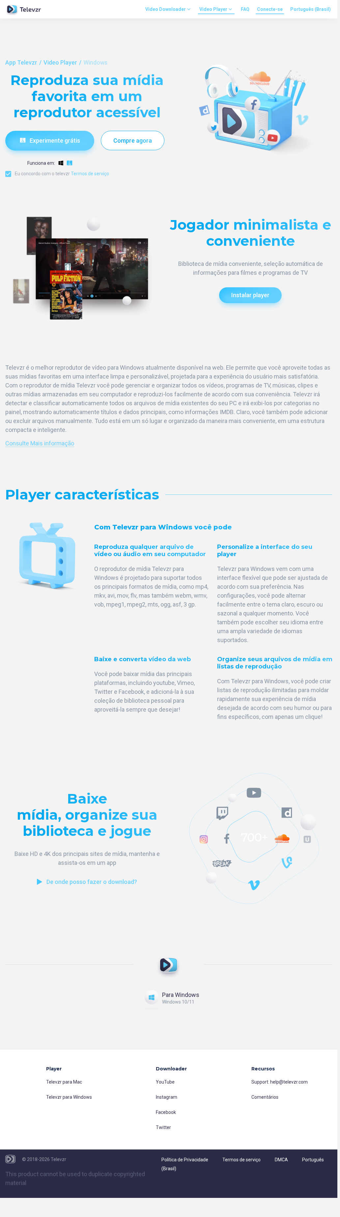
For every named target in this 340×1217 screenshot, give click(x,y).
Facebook (166, 1112)
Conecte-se (270, 9)
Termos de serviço (90, 173)
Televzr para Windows (69, 1097)
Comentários (264, 1097)
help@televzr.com (289, 1082)
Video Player (213, 9)
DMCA (281, 1159)
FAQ (245, 9)
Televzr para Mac (64, 1082)
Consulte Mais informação (39, 443)
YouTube (165, 1082)
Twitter (163, 1127)
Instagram (166, 1097)
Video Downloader (165, 9)
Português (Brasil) (310, 9)
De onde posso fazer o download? (91, 881)
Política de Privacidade (184, 1159)
